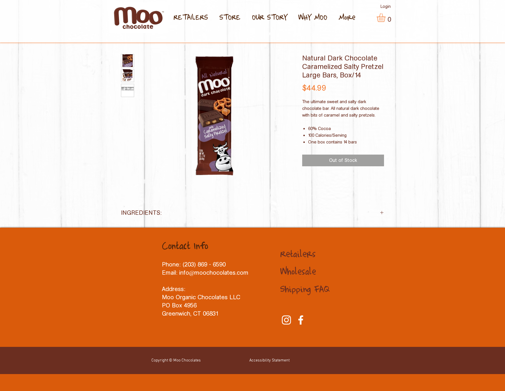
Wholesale (298, 272)
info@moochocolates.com (213, 272)
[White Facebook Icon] (301, 320)
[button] (386, 17)
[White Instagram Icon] (286, 320)
